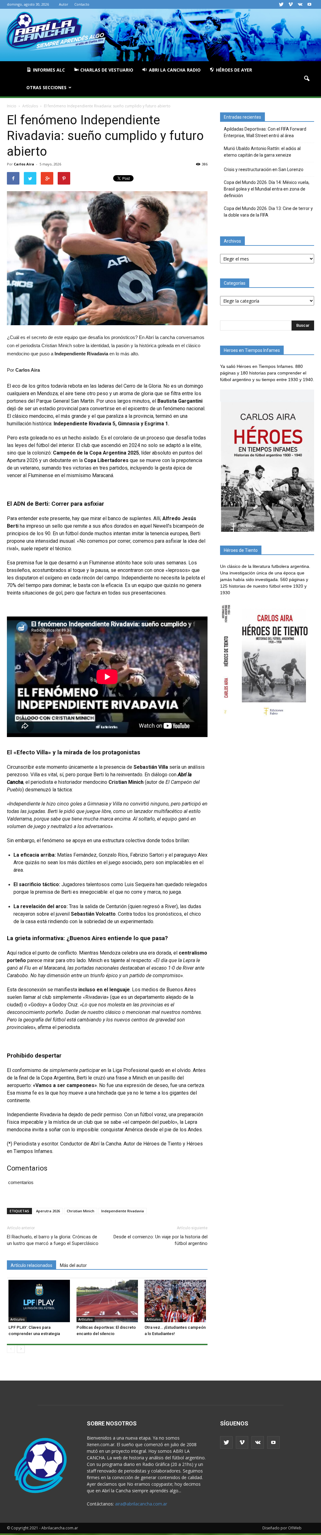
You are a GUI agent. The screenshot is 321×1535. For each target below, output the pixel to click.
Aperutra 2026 (48, 1211)
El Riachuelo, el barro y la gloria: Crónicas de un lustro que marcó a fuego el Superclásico (52, 1240)
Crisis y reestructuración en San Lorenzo (263, 169)
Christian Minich (80, 1211)
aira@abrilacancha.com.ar (141, 1504)
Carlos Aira (24, 164)
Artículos (17, 1319)
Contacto (81, 4)
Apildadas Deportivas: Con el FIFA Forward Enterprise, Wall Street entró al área (265, 132)
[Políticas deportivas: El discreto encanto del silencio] (107, 1301)
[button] (306, 78)
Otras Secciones (46, 87)
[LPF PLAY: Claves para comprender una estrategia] (39, 1301)
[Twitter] (281, 4)
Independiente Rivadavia (122, 1211)
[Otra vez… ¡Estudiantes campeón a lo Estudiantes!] (175, 1301)
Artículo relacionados (31, 1265)
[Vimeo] (290, 4)
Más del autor (73, 1265)
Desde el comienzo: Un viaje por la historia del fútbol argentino (160, 1240)
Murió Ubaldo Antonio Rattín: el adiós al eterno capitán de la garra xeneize (262, 152)
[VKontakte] (300, 4)
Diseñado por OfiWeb (282, 1528)
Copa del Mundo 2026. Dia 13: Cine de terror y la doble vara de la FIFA (268, 212)
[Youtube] (309, 4)
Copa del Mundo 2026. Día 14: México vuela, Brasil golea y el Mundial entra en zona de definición (266, 189)
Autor (63, 4)
